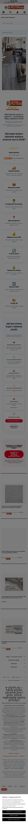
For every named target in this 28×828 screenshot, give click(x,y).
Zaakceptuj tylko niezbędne (14, 811)
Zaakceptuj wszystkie (14, 819)
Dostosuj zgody (14, 815)
